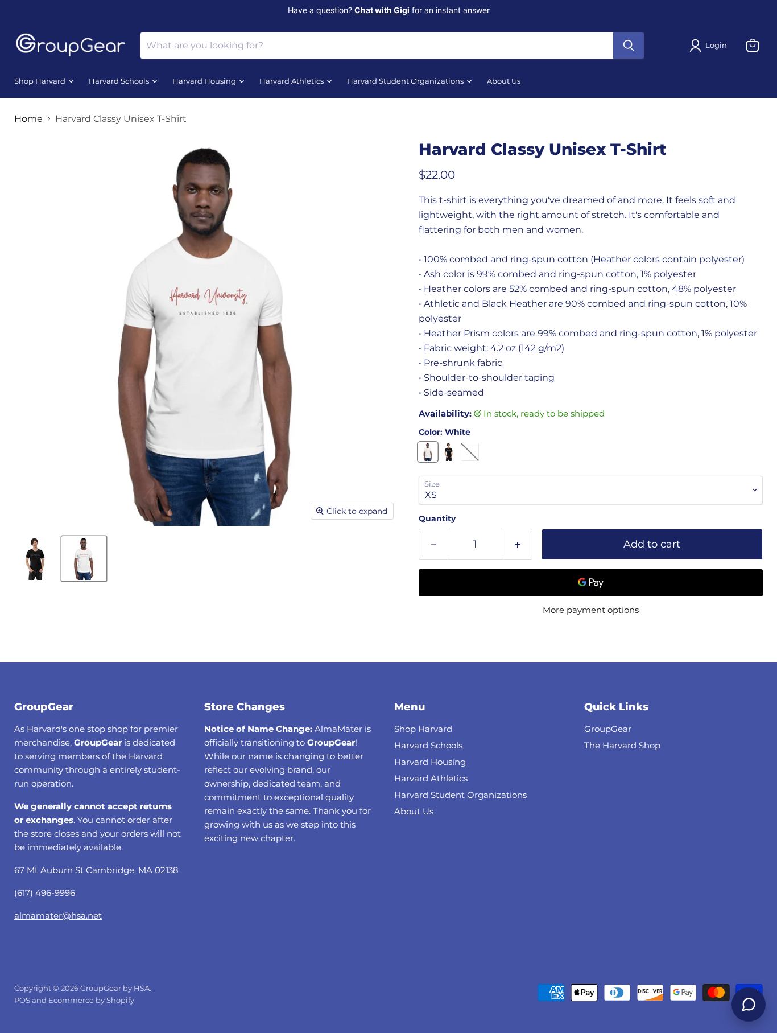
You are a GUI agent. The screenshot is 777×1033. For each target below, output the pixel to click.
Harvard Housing (205, 81)
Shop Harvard (40, 81)
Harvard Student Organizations (406, 81)
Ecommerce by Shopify (91, 1000)
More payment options (591, 610)
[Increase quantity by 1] (517, 544)
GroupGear (607, 728)
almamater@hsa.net (58, 915)
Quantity (437, 518)
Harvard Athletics (292, 81)
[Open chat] (748, 1004)
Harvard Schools (120, 81)
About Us (503, 81)
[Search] (628, 45)
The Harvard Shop (622, 745)
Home (28, 119)
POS (22, 1000)
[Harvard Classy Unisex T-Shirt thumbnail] (35, 558)
